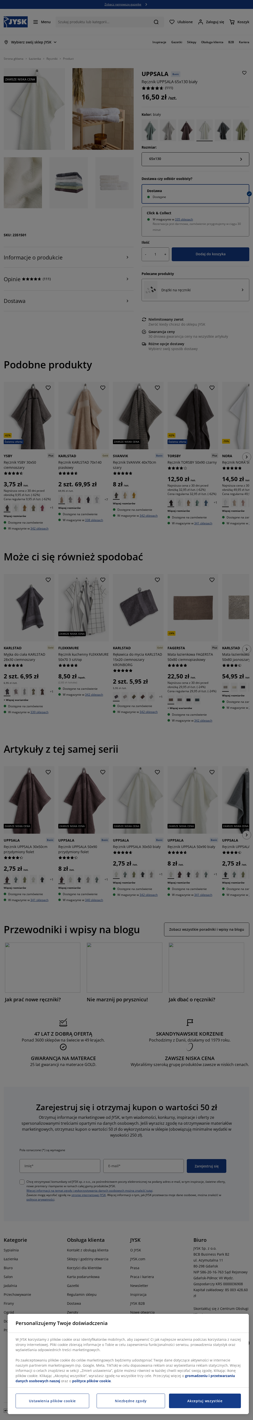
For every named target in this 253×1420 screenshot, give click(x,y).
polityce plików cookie (91, 1381)
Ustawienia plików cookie (52, 1401)
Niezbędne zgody (131, 1401)
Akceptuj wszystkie (205, 1401)
